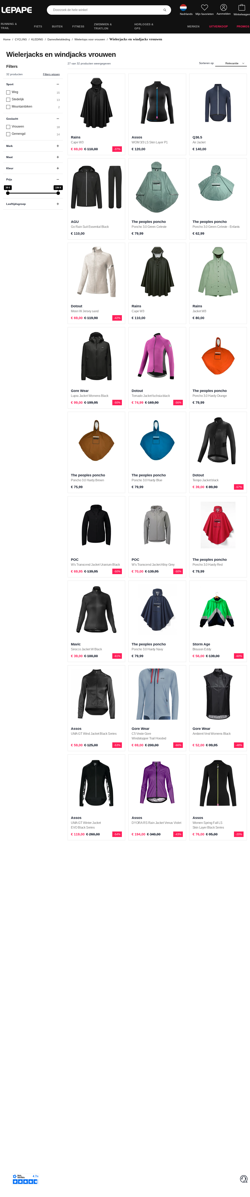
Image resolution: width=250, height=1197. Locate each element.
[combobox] (104, 10)
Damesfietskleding (58, 39)
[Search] (165, 10)
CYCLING (21, 39)
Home (7, 39)
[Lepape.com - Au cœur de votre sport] (19, 10)
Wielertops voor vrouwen (89, 39)
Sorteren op (206, 63)
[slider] (8, 193)
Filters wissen (51, 74)
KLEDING (37, 39)
